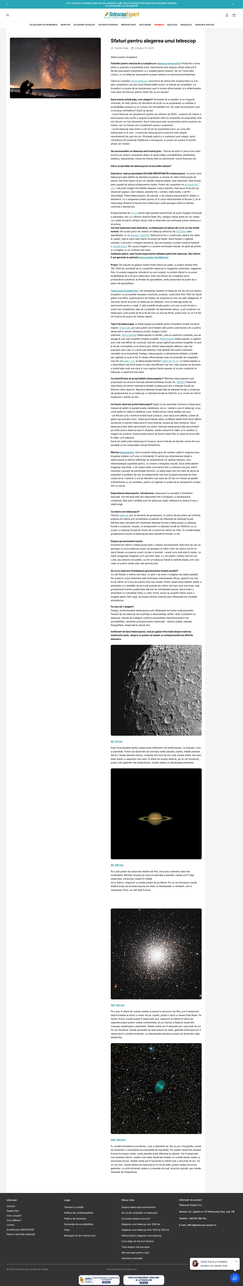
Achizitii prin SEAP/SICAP (20, 1229)
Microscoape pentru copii (135, 1252)
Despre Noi (13, 1210)
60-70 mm (116, 741)
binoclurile (124, 327)
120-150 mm (118, 1005)
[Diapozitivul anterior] (7, 4)
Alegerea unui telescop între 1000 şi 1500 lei (145, 1229)
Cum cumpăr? (14, 1215)
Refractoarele (129, 335)
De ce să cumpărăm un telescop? (140, 1212)
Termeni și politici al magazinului (121, 1269)
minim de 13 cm (170, 360)
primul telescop (139, 80)
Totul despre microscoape (136, 1247)
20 (112, 1139)
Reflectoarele (167, 338)
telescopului (127, 452)
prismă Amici (120, 246)
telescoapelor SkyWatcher (153, 257)
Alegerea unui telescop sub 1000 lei (141, 1224)
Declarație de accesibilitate (78, 1224)
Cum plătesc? (14, 1220)
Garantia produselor (132, 1258)
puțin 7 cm (128, 360)
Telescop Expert (21, 1269)
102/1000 (181, 231)
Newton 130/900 (140, 235)
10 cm (134, 212)
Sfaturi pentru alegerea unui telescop (142, 1235)
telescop (124, 515)
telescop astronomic (168, 63)
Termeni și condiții (73, 1207)
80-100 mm (117, 865)
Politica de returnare (75, 1218)
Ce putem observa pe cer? (136, 1218)
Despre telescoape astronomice (139, 1207)
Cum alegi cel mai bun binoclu (138, 1241)
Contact (11, 1206)
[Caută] (7, 15)
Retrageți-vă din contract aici (80, 1235)
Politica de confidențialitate (78, 1212)
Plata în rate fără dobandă (21, 1234)
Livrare (10, 1224)
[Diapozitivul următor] (232, 4)
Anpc (67, 1229)
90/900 (181, 382)
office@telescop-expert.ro (201, 1225)
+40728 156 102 (197, 1218)
